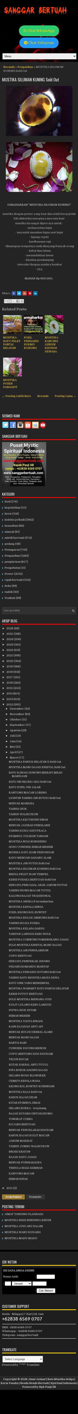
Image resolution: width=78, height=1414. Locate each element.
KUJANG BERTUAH (22, 1124)
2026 (10, 628)
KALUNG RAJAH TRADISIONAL (30, 895)
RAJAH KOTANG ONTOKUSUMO (31, 1113)
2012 (10, 704)
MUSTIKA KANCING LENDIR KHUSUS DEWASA (51, 344)
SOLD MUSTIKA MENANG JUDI (30, 999)
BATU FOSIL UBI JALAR (25, 787)
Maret (14, 757)
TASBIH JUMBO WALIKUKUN (29, 1146)
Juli (12, 735)
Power (9, 573)
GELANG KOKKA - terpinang (27, 1108)
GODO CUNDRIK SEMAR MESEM (31, 846)
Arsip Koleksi (13, 1196)
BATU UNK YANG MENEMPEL (29, 983)
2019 (10, 666)
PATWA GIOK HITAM (22, 1010)
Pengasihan (25, 66)
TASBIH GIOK (18, 808)
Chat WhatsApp (40, 31)
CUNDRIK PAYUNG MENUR (27, 1048)
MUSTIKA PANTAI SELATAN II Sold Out (35, 761)
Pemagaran (12, 549)
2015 (10, 688)
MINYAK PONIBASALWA (25, 1162)
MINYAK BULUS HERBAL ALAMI (31, 1031)
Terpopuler (35, 1196)
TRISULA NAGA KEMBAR (25, 1167)
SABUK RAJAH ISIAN (23, 1097)
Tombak (10, 597)
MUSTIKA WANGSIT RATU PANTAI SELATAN (39, 988)
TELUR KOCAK (19, 1059)
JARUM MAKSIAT (21, 1140)
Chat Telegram (40, 43)
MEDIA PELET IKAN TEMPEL (28, 874)
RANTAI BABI (18, 1042)
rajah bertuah (14, 579)
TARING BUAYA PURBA (24, 923)
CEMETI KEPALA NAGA (24, 1080)
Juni (13, 741)
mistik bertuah (14, 537)
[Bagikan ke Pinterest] (22, 301)
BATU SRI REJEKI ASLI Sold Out (30, 781)
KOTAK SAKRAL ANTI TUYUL (28, 1064)
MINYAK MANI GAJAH (24, 1037)
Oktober (16, 719)
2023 (10, 644)
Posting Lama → (65, 396)
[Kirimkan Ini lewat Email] (6, 301)
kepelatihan (12, 507)
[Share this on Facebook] (14, 293)
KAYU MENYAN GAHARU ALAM (30, 857)
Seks (8, 585)
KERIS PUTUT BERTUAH (26, 993)
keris (8, 513)
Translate (33, 1364)
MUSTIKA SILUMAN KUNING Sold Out (30, 79)
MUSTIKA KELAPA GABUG (26, 928)
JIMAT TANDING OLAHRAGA (24, 1214)
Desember (17, 708)
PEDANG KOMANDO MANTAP (29, 966)
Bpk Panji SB (47, 1386)
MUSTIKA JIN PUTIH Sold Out (29, 863)
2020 (10, 661)
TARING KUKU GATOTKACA (27, 830)
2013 (10, 699)
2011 (9, 1188)
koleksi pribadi (15, 519)
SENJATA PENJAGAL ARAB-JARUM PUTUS (38, 885)
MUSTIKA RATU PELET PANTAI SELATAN (12, 343)
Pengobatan (12, 567)
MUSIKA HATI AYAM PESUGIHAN (31, 852)
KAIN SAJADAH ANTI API (26, 1026)
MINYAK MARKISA (21, 803)
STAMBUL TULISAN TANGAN (28, 836)
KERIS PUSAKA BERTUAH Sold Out (32, 879)
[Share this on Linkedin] (35, 293)
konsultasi (11, 525)
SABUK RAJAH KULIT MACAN (29, 1135)
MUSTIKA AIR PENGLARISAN (28, 950)
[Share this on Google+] (24, 293)
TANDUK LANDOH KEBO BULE (30, 933)
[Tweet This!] (19, 293)
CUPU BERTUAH (20, 955)
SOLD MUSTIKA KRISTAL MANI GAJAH (35, 944)
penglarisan (13, 561)
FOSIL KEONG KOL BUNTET (28, 912)
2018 (10, 671)
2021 (10, 655)
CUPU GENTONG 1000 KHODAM (31, 1053)
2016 (10, 682)
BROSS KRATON (19, 1151)
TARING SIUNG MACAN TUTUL (30, 890)
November (17, 714)
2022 (10, 650)
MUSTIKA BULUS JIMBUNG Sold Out (34, 917)
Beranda (9, 66)
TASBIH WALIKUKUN (23, 814)
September (18, 724)
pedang (10, 543)
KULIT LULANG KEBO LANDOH (30, 1004)
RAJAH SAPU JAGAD (23, 1157)
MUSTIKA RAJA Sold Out (25, 1091)
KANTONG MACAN (21, 1173)
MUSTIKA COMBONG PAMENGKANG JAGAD (39, 939)
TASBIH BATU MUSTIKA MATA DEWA (34, 977)
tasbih (9, 591)
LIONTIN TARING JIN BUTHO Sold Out (35, 798)
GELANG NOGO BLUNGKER (27, 1075)
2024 (10, 639)
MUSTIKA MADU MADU (21, 1238)
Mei (13, 746)
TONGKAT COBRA (21, 1119)
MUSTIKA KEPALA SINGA (26, 906)
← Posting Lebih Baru (16, 396)
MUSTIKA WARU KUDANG (23, 1232)
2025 (10, 633)
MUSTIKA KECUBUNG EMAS (28, 819)
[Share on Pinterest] (30, 293)
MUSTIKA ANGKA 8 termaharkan (31, 901)
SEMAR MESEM (19, 1015)
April (13, 752)
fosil (7, 501)
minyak (9, 531)
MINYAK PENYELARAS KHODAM (31, 1130)
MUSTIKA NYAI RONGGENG (27, 841)
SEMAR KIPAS (18, 1178)
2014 (9, 693)
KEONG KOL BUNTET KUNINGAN (31, 1086)
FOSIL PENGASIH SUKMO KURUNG (31, 343)
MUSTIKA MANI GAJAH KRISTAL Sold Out (37, 767)
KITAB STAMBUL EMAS (24, 1102)
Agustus (15, 730)
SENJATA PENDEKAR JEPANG (29, 961)
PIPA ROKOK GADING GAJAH (28, 1070)
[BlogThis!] (10, 301)
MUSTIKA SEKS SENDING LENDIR (28, 1220)
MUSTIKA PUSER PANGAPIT (10, 383)
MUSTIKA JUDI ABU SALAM (24, 1226)
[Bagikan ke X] (14, 301)
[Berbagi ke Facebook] (18, 301)
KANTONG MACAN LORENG (28, 792)
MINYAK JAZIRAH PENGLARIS (29, 825)
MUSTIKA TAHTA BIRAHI (26, 1021)
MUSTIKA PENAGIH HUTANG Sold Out (35, 972)
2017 (10, 677)
